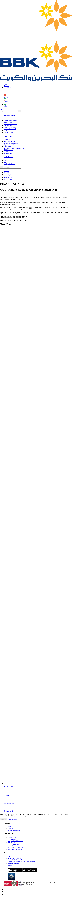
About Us (7, 139)
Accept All (3, 819)
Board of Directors (9, 141)
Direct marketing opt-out (15, 849)
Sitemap (10, 865)
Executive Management (11, 143)
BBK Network (8, 150)
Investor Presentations (10, 120)
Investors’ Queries (9, 132)
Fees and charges (13, 846)
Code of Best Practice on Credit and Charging (21, 861)
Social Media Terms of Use (16, 860)
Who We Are (8, 177)
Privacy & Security (13, 863)
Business (6, 86)
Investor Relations (9, 176)
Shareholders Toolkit (10, 129)
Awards (6, 162)
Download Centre (13, 839)
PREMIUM (7, 87)
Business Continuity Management (14, 148)
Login (2, 109)
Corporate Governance (10, 119)
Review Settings (12, 819)
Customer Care (12, 837)
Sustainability (8, 125)
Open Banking (12, 842)
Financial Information (10, 127)
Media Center (8, 179)
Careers (6, 151)
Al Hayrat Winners (9, 164)
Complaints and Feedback (15, 841)
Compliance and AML (10, 124)
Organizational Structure (11, 145)
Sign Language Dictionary (15, 847)
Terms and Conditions (14, 858)
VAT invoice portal (13, 844)
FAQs (5, 130)
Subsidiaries (7, 146)
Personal (6, 84)
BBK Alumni (8, 153)
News (5, 160)
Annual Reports (8, 122)
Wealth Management (14, 830)
